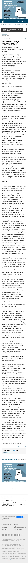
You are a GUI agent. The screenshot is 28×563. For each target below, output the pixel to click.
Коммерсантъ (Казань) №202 (9, 459)
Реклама (4, 529)
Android (16, 524)
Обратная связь (18, 526)
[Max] (18, 535)
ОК (24, 30)
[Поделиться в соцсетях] (25, 38)
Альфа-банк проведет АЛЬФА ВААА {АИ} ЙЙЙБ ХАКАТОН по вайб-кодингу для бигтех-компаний (9, 505)
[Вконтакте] (6, 535)
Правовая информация (20, 527)
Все (11, 496)
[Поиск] (22, 21)
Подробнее (9, 560)
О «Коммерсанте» (6, 524)
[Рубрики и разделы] (25, 21)
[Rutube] (15, 535)
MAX (13, 450)
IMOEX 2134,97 (20, 25)
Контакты (4, 527)
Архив (3, 526)
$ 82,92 (4, 25)
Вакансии (4, 531)
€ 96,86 (9, 25)
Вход (19, 21)
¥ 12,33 (14, 25)
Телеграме (6, 452)
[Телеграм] (3, 535)
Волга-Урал (4, 34)
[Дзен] (9, 535)
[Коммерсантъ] (3, 21)
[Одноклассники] (12, 535)
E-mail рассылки (18, 529)
